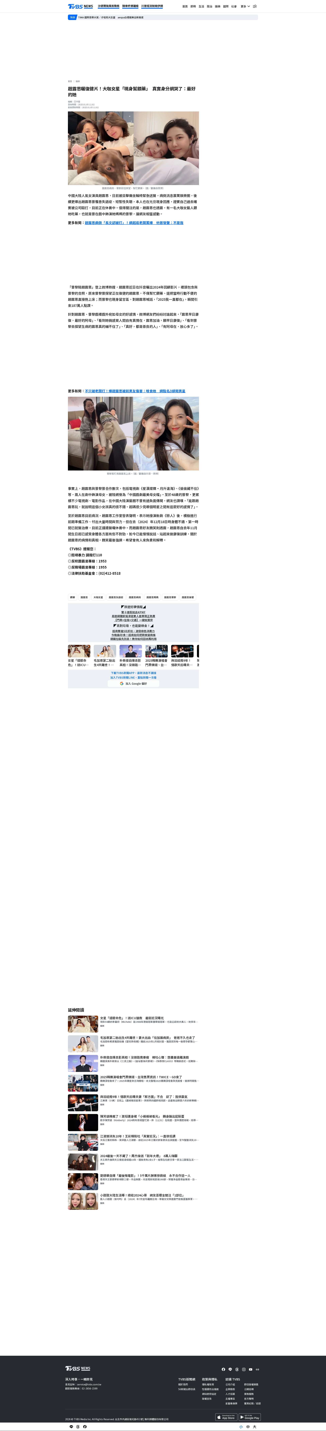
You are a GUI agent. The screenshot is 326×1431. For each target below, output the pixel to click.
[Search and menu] (254, 6)
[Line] (230, 1369)
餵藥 (72, 597)
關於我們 (183, 1384)
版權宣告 (207, 1398)
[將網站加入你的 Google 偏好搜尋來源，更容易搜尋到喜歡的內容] (133, 683)
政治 (209, 6)
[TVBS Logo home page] (80, 6)
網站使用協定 (209, 1394)
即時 (193, 6)
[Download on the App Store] (226, 1417)
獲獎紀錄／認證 (252, 1403)
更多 (244, 6)
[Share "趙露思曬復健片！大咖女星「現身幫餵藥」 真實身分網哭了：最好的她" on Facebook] (85, 1426)
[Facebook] (223, 1369)
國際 (226, 6)
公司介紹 (230, 1384)
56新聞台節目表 (186, 1389)
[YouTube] (250, 1369)
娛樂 (217, 6)
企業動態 (230, 1389)
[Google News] (257, 1369)
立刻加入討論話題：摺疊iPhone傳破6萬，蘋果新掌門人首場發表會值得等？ (118, 17)
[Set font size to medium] (247, 1426)
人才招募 (230, 1394)
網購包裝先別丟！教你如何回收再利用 (133, 639)
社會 (234, 6)
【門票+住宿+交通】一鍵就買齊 (133, 620)
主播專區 (230, 1398)
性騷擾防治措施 (210, 1389)
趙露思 (84, 597)
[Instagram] (243, 1369)
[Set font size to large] (254, 1426)
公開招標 (249, 1389)
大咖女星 (98, 597)
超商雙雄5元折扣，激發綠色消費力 (133, 631)
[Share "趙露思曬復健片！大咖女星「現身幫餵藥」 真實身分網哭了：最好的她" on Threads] (78, 1426)
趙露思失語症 (116, 597)
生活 (201, 6)
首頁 (185, 6)
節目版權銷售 (251, 1384)
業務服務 (249, 1394)
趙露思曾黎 (170, 597)
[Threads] (237, 1369)
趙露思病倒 (135, 597)
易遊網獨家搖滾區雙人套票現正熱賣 (133, 616)
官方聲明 (249, 1398)
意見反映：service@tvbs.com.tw (83, 1384)
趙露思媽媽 (152, 597)
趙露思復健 (188, 597)
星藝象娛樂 (231, 1403)
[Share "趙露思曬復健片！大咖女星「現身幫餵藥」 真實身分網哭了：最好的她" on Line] (71, 1426)
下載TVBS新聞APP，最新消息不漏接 (133, 673)
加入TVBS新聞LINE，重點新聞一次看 (133, 677)
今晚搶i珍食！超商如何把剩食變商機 (133, 635)
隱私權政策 (208, 1384)
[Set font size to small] (241, 1426)
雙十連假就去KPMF (133, 612)
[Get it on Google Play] (250, 1417)
